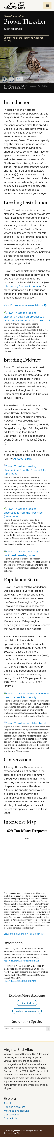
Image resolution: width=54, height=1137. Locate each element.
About (7, 1103)
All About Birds (22, 458)
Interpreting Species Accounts (22, 286)
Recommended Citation (13, 1133)
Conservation (11, 1114)
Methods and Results (16, 1110)
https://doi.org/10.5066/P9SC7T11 (20, 981)
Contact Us (10, 1118)
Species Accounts (14, 1106)
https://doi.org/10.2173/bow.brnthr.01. (21, 960)
